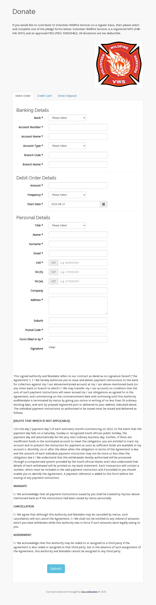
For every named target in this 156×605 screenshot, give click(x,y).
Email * (38, 253)
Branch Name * (33, 164)
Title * (39, 225)
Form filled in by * (31, 339)
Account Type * (33, 145)
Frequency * (35, 195)
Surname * (36, 244)
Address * (37, 300)
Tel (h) (39, 272)
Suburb (38, 320)
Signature (36, 348)
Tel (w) (38, 281)
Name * (38, 234)
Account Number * (31, 127)
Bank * (38, 118)
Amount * (36, 185)
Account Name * (32, 136)
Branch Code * (33, 155)
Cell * (39, 262)
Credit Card (44, 96)
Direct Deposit (67, 96)
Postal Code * (34, 330)
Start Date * (35, 204)
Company (37, 290)
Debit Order (23, 96)
